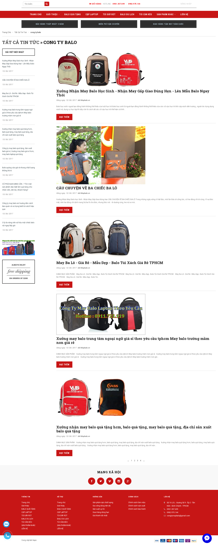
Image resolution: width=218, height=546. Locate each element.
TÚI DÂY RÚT (27, 516)
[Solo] (187, 540)
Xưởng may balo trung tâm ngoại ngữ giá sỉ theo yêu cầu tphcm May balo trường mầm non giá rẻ (17, 113)
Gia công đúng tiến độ (101, 506)
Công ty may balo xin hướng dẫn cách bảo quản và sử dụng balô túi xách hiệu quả (18, 206)
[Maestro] (175, 540)
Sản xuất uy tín (99, 509)
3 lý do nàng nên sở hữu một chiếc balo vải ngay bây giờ (18, 224)
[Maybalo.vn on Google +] (127, 481)
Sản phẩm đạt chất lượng (103, 502)
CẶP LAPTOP (27, 512)
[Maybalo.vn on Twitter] (100, 481)
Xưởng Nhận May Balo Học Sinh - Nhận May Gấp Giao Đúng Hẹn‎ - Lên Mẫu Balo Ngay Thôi (18, 64)
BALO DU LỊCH (27, 519)
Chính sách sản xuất (136, 506)
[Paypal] (193, 540)
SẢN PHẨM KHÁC (28, 525)
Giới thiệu (25, 506)
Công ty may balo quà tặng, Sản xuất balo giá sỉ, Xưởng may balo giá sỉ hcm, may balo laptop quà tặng (18, 151)
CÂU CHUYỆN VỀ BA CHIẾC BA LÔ (16, 80)
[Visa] (156, 540)
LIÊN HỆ (25, 529)
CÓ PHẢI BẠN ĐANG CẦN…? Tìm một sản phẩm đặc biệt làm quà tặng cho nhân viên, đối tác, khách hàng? (17, 187)
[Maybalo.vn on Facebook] (91, 481)
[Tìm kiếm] (46, 4)
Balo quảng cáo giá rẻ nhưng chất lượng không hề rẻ (18, 169)
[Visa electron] (162, 540)
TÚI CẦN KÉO (27, 522)
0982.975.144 (134, 4)
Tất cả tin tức (20, 42)
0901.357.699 (119, 4)
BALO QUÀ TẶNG (28, 509)
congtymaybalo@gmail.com (178, 516)
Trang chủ (26, 502)
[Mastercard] (169, 540)
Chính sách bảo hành (137, 509)
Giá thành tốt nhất (100, 516)
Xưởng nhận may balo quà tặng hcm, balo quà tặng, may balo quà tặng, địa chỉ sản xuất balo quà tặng (17, 132)
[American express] (181, 540)
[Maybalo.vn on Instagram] (118, 481)
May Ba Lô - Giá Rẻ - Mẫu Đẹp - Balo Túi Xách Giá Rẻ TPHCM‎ (17, 94)
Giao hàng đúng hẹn (101, 512)
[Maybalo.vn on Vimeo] (109, 481)
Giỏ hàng (96, 4)
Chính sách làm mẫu (136, 502)
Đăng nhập (186, 4)
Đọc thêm (64, 117)
